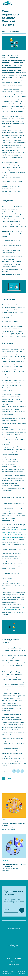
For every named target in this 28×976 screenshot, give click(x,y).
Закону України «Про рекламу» (13, 511)
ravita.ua (14, 961)
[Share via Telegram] (14, 771)
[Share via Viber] (22, 771)
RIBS (18, 964)
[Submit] (21, 910)
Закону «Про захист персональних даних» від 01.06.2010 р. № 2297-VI (14, 532)
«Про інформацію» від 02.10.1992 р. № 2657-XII (14, 537)
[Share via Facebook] (18, 771)
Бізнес (4, 31)
